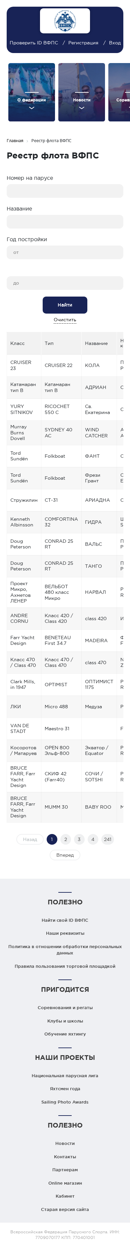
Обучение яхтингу (65, 1033)
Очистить (65, 319)
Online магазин (65, 1183)
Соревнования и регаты (65, 1007)
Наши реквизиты (65, 933)
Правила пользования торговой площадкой (65, 966)
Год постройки (27, 239)
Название (19, 208)
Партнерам (65, 1169)
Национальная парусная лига (65, 1075)
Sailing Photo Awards (65, 1102)
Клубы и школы (65, 1020)
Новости (65, 1143)
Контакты (65, 1156)
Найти (65, 305)
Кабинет (65, 1196)
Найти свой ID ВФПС (65, 920)
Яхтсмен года (65, 1088)
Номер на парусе (30, 178)
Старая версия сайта (65, 1209)
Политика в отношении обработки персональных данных (65, 949)
